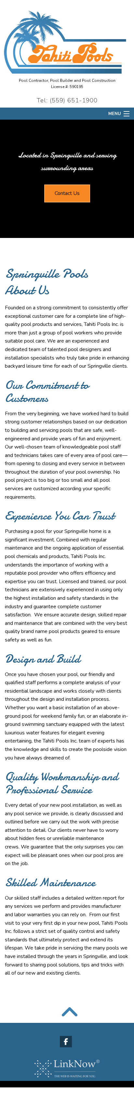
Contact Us (67, 193)
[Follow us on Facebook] (67, 1042)
